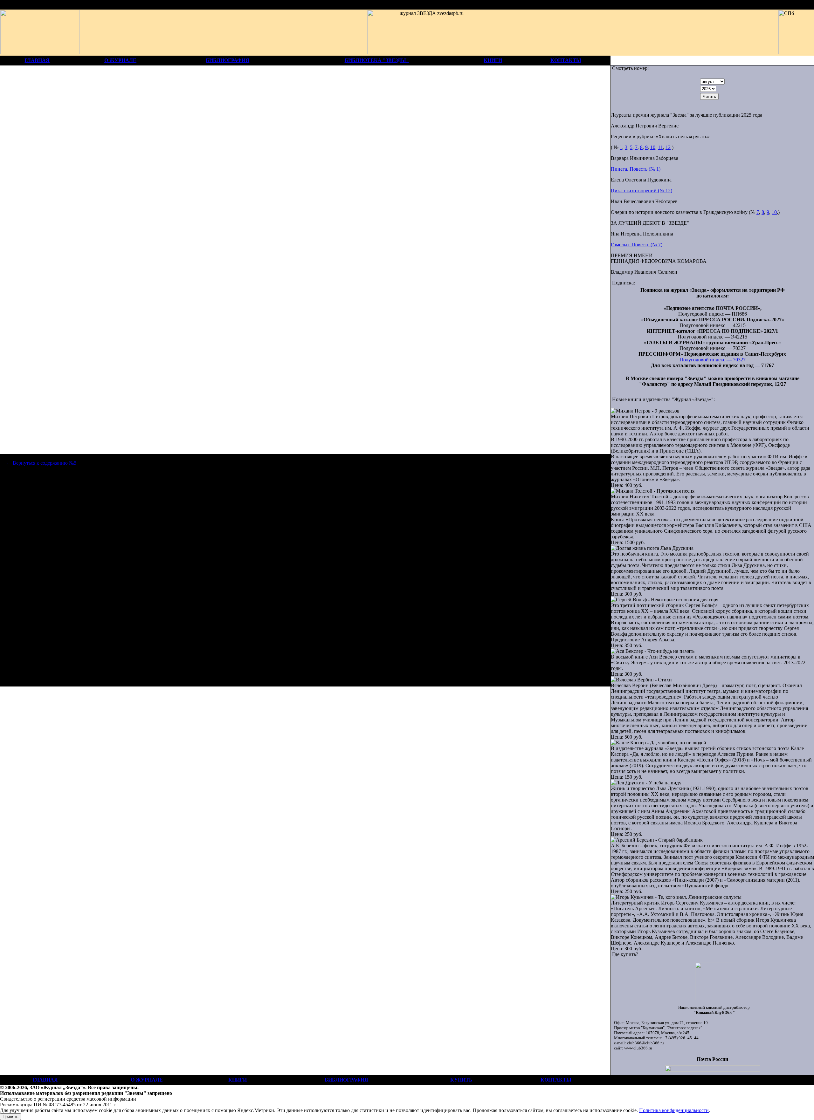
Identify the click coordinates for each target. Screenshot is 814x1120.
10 (652, 147)
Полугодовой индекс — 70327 (712, 359)
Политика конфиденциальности (674, 1110)
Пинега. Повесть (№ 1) (635, 169)
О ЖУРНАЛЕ (120, 60)
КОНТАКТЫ (565, 60)
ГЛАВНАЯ (37, 60)
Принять (10, 1116)
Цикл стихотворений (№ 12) (641, 190)
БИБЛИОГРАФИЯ (227, 60)
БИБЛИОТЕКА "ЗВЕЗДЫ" (377, 60)
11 (660, 147)
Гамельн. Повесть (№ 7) (636, 244)
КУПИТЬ (461, 1079)
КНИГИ (493, 60)
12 (668, 147)
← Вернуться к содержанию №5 (41, 463)
